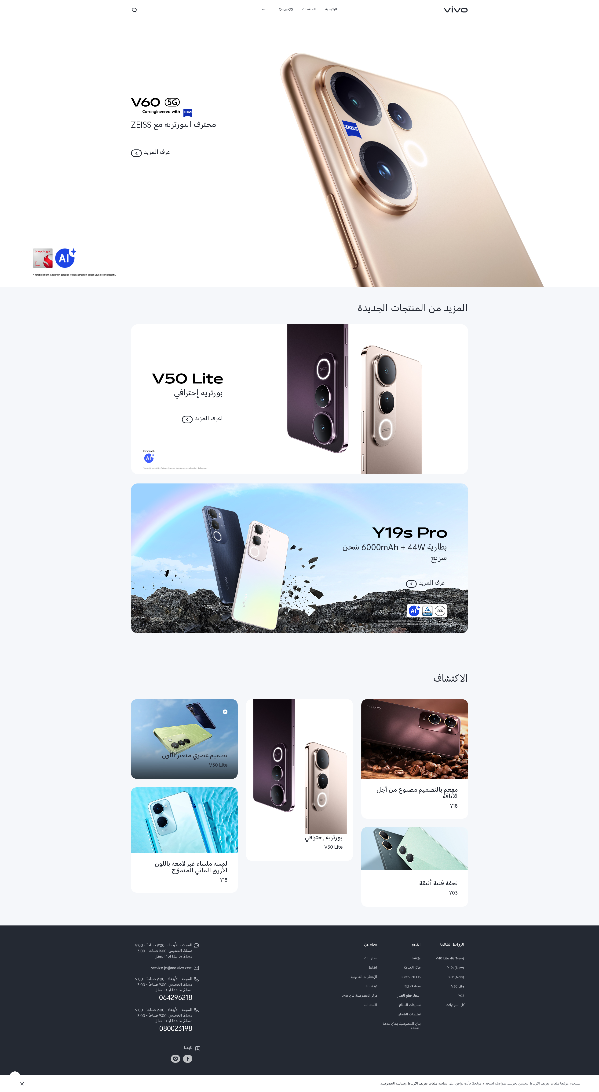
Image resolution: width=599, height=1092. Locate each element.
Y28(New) (456, 978)
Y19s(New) (455, 968)
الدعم (266, 10)
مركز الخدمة (412, 968)
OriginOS (286, 10)
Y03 (461, 996)
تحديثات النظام (410, 1006)
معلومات (370, 959)
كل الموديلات (455, 1006)
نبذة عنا (371, 987)
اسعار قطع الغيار (409, 996)
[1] (299, 143)
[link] (456, 9)
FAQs (416, 959)
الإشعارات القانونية (364, 978)
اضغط (373, 968)
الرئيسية (331, 10)
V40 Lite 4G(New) (450, 959)
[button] (134, 10)
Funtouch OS (411, 978)
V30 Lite (457, 987)
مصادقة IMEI (411, 987)
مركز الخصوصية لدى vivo (359, 996)
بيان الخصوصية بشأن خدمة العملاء (402, 1026)
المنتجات (309, 10)
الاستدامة (370, 1006)
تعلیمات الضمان (409, 1015)
